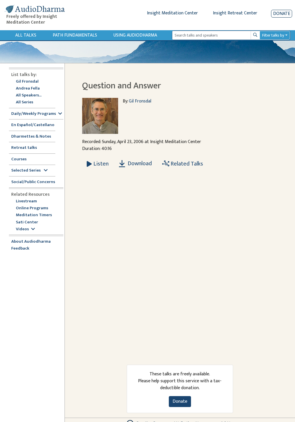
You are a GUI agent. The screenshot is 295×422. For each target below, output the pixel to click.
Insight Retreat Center (235, 13)
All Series (24, 102)
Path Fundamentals (75, 35)
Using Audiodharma (135, 35)
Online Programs (32, 208)
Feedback (20, 248)
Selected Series (26, 170)
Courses (19, 159)
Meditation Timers (34, 215)
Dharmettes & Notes (31, 136)
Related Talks (186, 164)
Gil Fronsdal (27, 81)
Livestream (26, 201)
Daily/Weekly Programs (33, 114)
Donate (281, 14)
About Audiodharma (31, 241)
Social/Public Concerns (33, 182)
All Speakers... (28, 95)
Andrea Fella (28, 88)
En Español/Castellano (32, 125)
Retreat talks (24, 148)
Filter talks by (273, 35)
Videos (22, 229)
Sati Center (27, 222)
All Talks (25, 35)
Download (139, 163)
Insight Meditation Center (172, 13)
